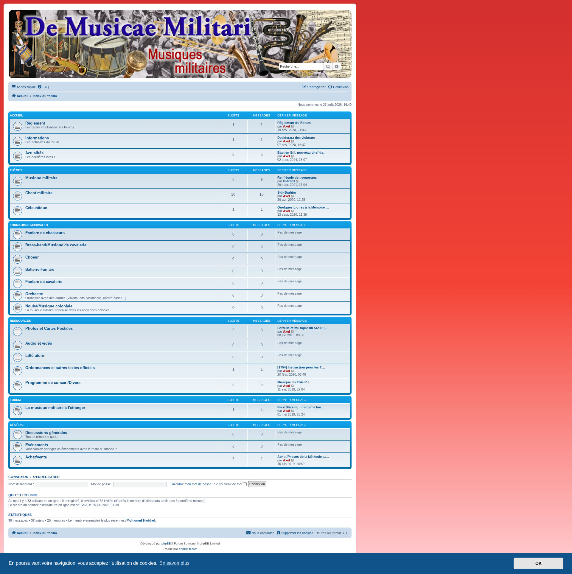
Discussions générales (46, 432)
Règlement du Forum (294, 123)
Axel (286, 126)
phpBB (166, 543)
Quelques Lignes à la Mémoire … (303, 207)
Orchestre (34, 294)
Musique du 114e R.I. (293, 382)
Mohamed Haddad (141, 520)
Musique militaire (41, 178)
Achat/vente (36, 457)
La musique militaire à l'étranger (55, 407)
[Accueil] (179, 44)
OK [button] (538, 563)
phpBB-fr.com (188, 548)
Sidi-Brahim (286, 192)
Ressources (20, 320)
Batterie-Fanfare (39, 269)
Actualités (34, 153)
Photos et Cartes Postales (49, 328)
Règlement (35, 123)
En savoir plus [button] (174, 563)
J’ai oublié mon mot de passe (191, 484)
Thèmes (16, 170)
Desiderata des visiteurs (296, 137)
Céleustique (36, 208)
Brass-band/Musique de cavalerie (55, 245)
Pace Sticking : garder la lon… (300, 407)
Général (17, 425)
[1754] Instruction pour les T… (301, 367)
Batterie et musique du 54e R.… (302, 328)
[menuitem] (43, 87)
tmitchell (289, 181)
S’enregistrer (46, 477)
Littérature (34, 355)
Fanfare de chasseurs (45, 233)
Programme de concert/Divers (52, 382)
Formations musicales (29, 225)
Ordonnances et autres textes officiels (60, 367)
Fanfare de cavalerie (43, 281)
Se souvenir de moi (228, 484)
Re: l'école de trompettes (297, 177)
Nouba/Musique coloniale (48, 306)
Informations (37, 138)
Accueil (16, 115)
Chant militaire (38, 193)
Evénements (36, 445)
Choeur (32, 257)
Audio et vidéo (38, 343)
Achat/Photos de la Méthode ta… (303, 456)
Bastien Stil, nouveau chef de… (302, 152)
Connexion (18, 477)
